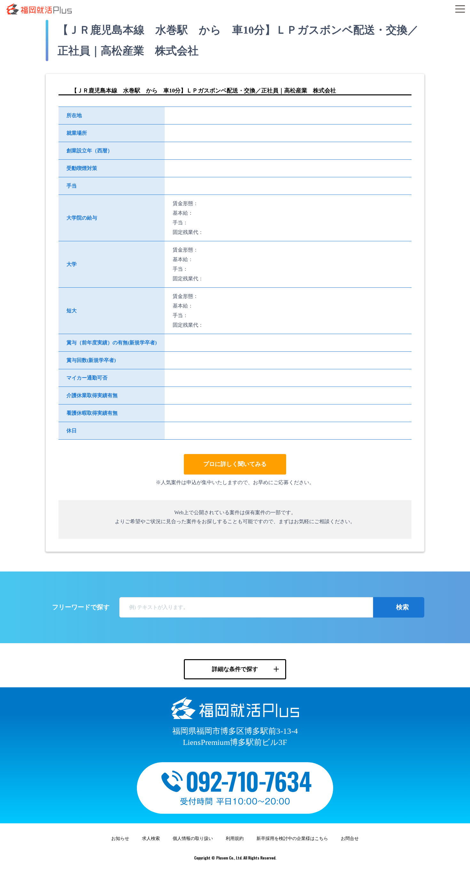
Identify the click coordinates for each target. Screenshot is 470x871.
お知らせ (120, 838)
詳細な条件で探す (235, 669)
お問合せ (350, 838)
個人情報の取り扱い (193, 838)
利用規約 (235, 838)
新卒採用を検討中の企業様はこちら (292, 838)
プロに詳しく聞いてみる (235, 464)
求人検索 (151, 838)
